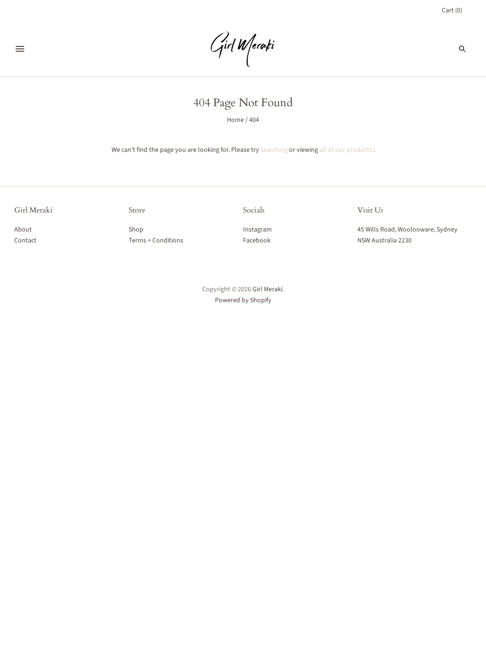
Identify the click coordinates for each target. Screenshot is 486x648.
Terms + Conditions (156, 240)
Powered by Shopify (243, 300)
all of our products (345, 150)
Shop (136, 229)
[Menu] (20, 49)
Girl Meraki (267, 289)
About (23, 229)
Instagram (257, 229)
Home (235, 120)
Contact (25, 240)
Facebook (257, 240)
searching (274, 150)
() (452, 10)
